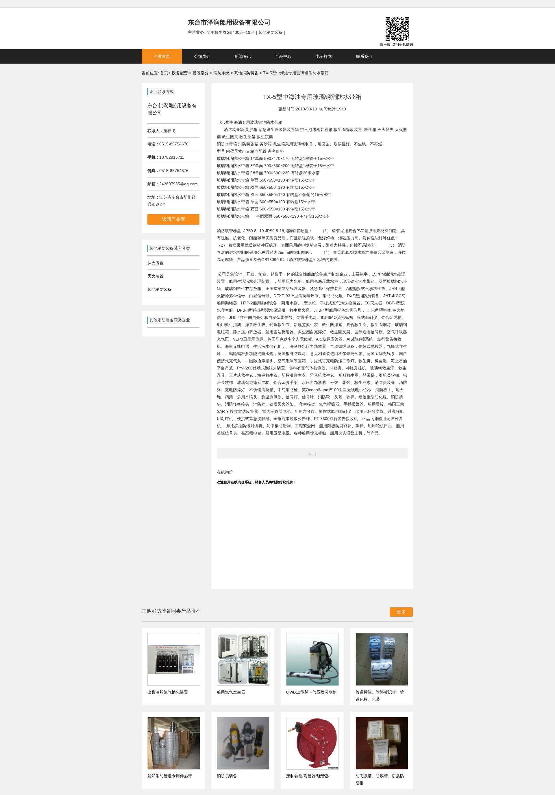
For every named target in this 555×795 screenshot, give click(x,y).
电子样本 (324, 56)
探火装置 (155, 262)
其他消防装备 (246, 73)
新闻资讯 (243, 56)
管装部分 (201, 73)
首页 (164, 73)
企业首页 (162, 56)
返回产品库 (173, 219)
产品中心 (283, 56)
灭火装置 (155, 276)
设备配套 (180, 73)
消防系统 (222, 73)
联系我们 (364, 56)
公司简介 (202, 56)
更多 (401, 611)
